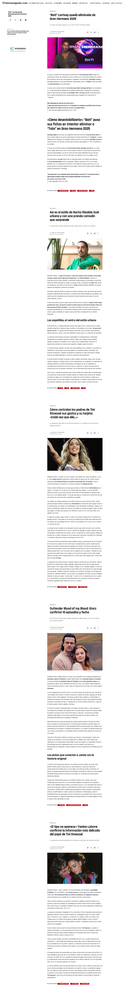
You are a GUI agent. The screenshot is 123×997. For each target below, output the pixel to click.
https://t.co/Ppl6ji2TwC (71, 105)
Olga (92, 283)
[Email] (25, 20)
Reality (73, 190)
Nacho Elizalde (75, 388)
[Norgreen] (18, 49)
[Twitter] (15, 20)
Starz (85, 805)
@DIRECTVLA (54, 108)
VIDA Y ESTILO (116, 3)
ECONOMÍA (58, 3)
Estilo (60, 388)
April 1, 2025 (72, 110)
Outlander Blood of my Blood (69, 692)
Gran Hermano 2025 (86, 75)
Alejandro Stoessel (63, 983)
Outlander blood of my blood (74, 805)
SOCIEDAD (67, 3)
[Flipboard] (20, 20)
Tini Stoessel (58, 482)
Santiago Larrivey (94, 79)
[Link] (94, 32)
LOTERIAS (106, 3)
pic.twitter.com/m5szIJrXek (56, 179)
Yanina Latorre (56, 479)
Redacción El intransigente (58, 31)
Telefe (92, 190)
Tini (65, 477)
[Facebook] (10, 20)
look (67, 388)
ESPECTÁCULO (95, 3)
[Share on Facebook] (87, 32)
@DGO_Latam (62, 108)
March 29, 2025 (63, 181)
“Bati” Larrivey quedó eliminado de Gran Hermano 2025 (17, 14)
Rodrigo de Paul (87, 484)
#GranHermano (68, 103)
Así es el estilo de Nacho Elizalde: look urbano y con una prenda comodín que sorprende (18, 32)
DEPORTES (83, 3)
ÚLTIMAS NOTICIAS (36, 3)
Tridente (88, 82)
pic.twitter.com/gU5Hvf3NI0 (76, 108)
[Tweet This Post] (91, 32)
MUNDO (75, 3)
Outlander (61, 805)
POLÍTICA (49, 3)
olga (84, 388)
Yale (64, 908)
